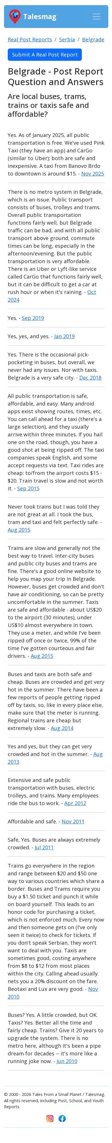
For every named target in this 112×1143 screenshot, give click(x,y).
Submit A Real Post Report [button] (45, 54)
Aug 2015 (19, 529)
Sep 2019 (33, 318)
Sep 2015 (28, 488)
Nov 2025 (92, 173)
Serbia (67, 39)
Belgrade (93, 39)
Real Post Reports (30, 39)
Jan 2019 (64, 336)
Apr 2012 (75, 803)
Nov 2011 (73, 821)
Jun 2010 (67, 1061)
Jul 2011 (44, 847)
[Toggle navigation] (97, 16)
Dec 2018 (90, 377)
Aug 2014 (62, 728)
